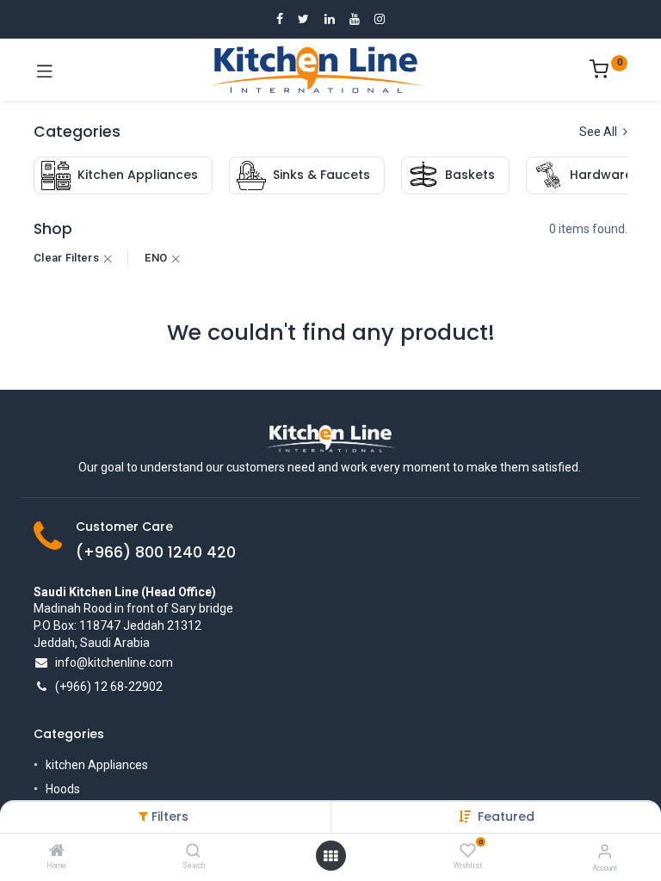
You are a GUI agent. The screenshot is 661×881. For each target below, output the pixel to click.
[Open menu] (330, 856)
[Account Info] (604, 851)
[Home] (57, 852)
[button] (506, 816)
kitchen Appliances (97, 765)
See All (599, 132)
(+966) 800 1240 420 (156, 552)
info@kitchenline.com (114, 662)
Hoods (63, 789)
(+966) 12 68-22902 (109, 686)
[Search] (193, 852)
